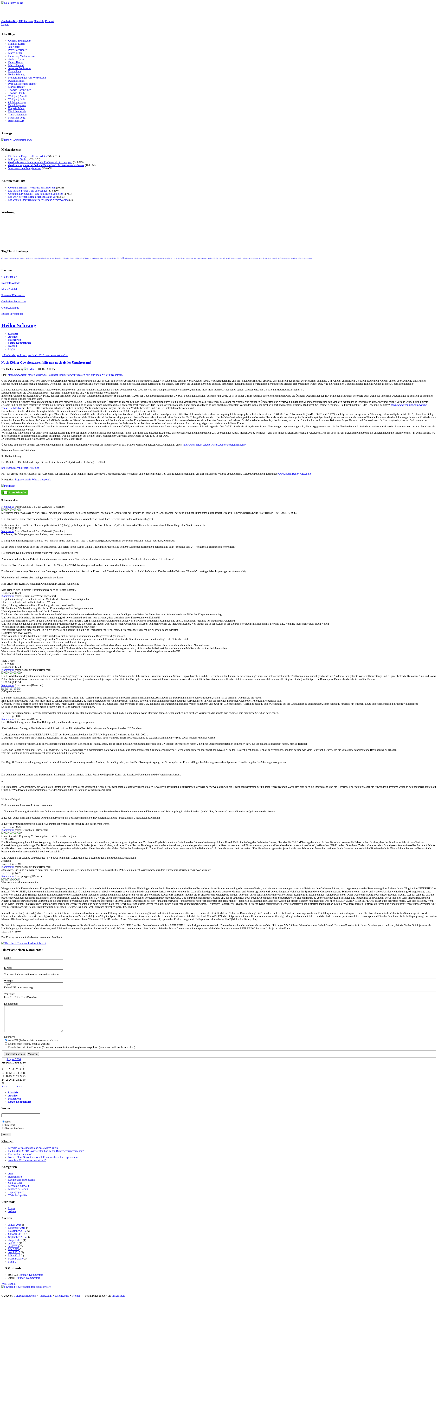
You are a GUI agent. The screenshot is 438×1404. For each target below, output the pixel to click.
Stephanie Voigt (16, 117)
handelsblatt (147, 258)
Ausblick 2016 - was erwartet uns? (27, 1160)
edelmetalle (79, 258)
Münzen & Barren (18, 1188)
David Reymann (17, 105)
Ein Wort (10, 1125)
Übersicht (39, 21)
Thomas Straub (16, 93)
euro (101, 258)
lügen (183, 258)
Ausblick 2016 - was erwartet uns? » (48, 355)
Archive (12, 336)
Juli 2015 (13, 1243)
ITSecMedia (118, 1295)
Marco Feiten (15, 52)
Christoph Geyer (17, 102)
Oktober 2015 (15, 1233)
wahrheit (294, 258)
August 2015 (15, 1240)
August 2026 (14, 1059)
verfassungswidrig (284, 258)
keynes (178, 258)
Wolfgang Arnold (17, 96)
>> (20, 1086)
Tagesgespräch (23, 479)
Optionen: (9, 1036)
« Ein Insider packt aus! (14, 355)
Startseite (28, 21)
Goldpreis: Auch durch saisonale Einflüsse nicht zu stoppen (40, 162)
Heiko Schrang (16, 74)
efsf (84, 258)
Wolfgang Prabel (17, 99)
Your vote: (9, 993)
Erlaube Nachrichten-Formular (24, 1047)
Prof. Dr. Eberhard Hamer (22, 83)
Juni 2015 (13, 1246)
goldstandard (129, 258)
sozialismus (254, 258)
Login (11, 1208)
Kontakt (49, 21)
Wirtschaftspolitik (41, 479)
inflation (169, 258)
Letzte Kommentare (19, 342)
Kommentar (7, 506)
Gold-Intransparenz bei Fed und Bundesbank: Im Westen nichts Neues (46, 165)
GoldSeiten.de (9, 276)
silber (245, 258)
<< (3, 1086)
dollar (67, 258)
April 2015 (14, 1252)
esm (87, 258)
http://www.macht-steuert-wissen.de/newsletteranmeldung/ (214, 444)
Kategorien (14, 339)
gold (122, 258)
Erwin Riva (14, 71)
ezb (105, 258)
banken (17, 258)
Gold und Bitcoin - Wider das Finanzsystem (31, 187)
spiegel (261, 258)
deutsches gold (60, 258)
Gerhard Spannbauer (19, 40)
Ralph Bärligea (16, 80)
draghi (72, 258)
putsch (228, 258)
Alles (8, 1121)
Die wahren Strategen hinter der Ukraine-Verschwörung (38, 199)
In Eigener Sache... (18, 159)
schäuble (239, 258)
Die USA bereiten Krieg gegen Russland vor (32, 196)
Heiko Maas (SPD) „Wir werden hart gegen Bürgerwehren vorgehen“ (46, 1151)
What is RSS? (8, 1283)
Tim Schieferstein (17, 114)
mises (205, 258)
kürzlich (13, 333)
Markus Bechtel (16, 86)
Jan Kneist (14, 46)
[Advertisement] (63, 12)
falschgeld (110, 258)
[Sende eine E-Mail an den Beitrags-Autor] (29, 369)
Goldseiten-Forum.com (13, 301)
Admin (12, 1211)
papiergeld (211, 258)
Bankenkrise (15, 1176)
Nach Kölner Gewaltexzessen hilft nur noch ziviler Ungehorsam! (46, 362)
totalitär (274, 258)
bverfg (52, 258)
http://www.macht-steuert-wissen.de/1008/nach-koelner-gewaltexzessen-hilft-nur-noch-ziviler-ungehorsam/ (65, 374)
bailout (11, 258)
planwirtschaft (220, 258)
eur (99, 258)
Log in (5, 24)
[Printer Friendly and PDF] (14, 493)
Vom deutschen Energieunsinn (24, 168)
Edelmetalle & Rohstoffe (21, 1179)
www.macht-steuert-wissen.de (294, 473)
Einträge (23, 1274)
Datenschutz (62, 1295)
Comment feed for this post (31, 943)
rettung (233, 258)
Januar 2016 (14, 1224)
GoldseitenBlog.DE (12, 21)
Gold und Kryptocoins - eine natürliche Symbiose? (35, 193)
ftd (118, 258)
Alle (10, 1173)
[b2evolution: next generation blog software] (26, 1286)
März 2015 (14, 1255)
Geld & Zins (15, 1182)
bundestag (45, 258)
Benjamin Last (16, 120)
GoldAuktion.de (10, 307)
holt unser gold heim (159, 258)
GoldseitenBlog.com (25, 1295)
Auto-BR (13, 1040)
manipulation (198, 258)
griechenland (138, 258)
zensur (309, 258)
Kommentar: (11, 1003)
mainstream (189, 258)
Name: (7, 957)
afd (2, 258)
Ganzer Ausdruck (14, 1128)
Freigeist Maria (16, 108)
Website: (8, 980)
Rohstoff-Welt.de (10, 283)
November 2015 (17, 1230)
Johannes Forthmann (19, 68)
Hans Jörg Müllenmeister (21, 56)
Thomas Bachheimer (19, 89)
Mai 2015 (13, 1249)
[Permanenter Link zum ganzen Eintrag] (8, 485)
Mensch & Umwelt (18, 1185)
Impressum (45, 1295)
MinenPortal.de (9, 289)
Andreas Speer (16, 59)
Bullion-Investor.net (12, 313)
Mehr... (12, 1261)
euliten (94, 258)
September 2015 (17, 1237)
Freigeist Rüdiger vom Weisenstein (27, 77)
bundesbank (38, 258)
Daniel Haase (15, 62)
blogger (22, 258)
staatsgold (268, 258)
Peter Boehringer (17, 49)
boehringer (29, 258)
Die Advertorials (17, 111)
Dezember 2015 (16, 1227)
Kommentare (36, 1274)
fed (115, 258)
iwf (174, 258)
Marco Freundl (16, 65)
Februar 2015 (15, 1258)
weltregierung (302, 258)
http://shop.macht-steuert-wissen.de (20, 467)
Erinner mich (15, 1043)
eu (91, 258)
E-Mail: (8, 967)
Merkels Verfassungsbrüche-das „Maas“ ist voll (33, 1147)
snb (248, 258)
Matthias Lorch (16, 43)
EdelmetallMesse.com (13, 295)
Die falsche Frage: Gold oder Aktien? (28, 156)
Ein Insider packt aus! (20, 1154)
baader (6, 258)
